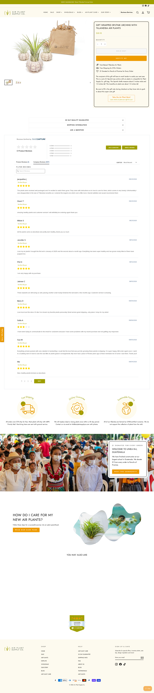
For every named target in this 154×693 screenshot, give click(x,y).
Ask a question (77, 130)
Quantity (100, 40)
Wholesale (69, 12)
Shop (58, 12)
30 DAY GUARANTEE (84, 654)
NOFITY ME (121, 58)
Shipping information (77, 125)
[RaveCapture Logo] (38, 139)
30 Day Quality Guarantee (77, 120)
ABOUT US (81, 664)
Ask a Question (113, 147)
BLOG (43, 671)
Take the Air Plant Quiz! (121, 98)
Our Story (105, 12)
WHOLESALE (45, 664)
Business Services (127, 12)
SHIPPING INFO (82, 658)
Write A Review (130, 147)
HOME (43, 651)
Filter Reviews (23, 167)
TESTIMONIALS (82, 671)
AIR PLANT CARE (46, 674)
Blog (79, 12)
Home (45, 12)
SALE (42, 654)
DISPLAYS (44, 661)
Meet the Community (125, 472)
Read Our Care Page (26, 530)
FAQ (79, 661)
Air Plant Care (91, 12)
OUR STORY (44, 667)
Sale (52, 12)
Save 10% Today (2, 335)
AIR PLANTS (44, 658)
